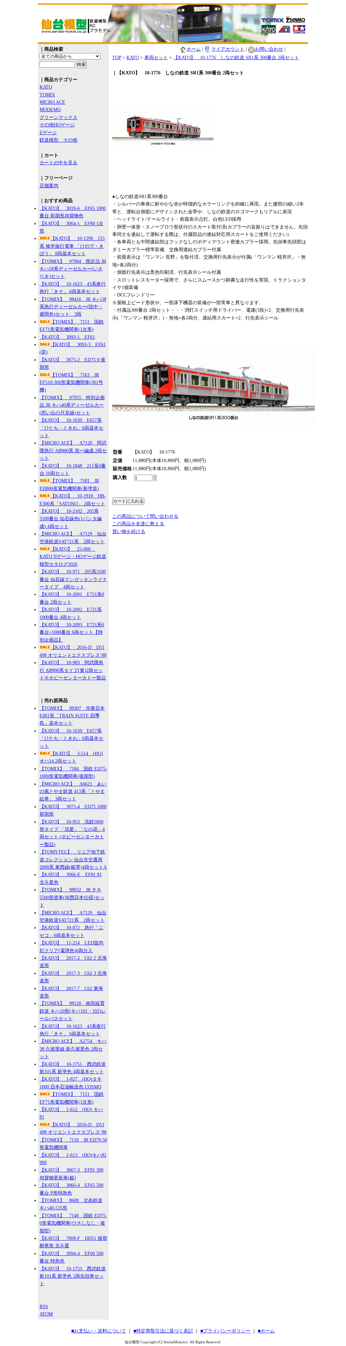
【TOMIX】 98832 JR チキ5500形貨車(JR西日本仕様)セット (72, 897)
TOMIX (47, 94)
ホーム (194, 49)
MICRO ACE (52, 102)
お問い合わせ (269, 49)
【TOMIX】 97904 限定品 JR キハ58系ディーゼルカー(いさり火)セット (73, 269)
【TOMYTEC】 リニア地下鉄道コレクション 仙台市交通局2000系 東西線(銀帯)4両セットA (73, 859)
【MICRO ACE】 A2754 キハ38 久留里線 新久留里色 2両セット (73, 1049)
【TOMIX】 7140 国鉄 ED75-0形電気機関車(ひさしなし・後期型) (73, 1223)
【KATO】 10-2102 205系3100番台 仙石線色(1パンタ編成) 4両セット (71, 519)
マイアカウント (227, 49)
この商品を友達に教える (138, 523)
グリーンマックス (58, 117)
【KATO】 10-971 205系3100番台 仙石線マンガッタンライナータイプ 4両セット (73, 579)
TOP (116, 57)
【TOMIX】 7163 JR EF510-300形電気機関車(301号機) (71, 382)
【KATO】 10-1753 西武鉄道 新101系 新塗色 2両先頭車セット (73, 1276)
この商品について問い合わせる (145, 516)
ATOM (46, 1314)
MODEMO (50, 109)
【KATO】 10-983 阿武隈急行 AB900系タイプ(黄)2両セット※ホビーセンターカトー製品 (73, 670)
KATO (46, 87)
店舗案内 (49, 185)
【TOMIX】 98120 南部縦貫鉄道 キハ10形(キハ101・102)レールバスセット (73, 1011)
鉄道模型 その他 (58, 140)
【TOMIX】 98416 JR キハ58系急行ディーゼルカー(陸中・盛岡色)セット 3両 (73, 307)
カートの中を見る (58, 162)
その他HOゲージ (57, 124)
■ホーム (266, 1330)
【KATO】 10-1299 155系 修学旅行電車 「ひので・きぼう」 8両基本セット (72, 246)
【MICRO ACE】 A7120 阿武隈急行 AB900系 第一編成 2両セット (73, 450)
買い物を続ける (128, 531)
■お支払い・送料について (98, 1330)
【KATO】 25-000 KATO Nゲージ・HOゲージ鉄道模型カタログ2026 (73, 557)
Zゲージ (48, 132)
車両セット (156, 57)
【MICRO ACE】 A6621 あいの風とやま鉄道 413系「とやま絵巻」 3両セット (73, 792)
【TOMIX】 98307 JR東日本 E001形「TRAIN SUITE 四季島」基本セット (72, 716)
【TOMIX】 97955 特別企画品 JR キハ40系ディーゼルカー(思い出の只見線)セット (72, 405)
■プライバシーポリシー (225, 1330)
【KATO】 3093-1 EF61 (67, 337)
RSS (44, 1306)
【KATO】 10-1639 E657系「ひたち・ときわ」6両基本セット (71, 428)
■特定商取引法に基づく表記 (163, 1330)
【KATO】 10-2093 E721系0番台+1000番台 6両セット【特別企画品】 (72, 632)
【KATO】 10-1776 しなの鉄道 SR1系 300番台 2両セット (236, 57)
